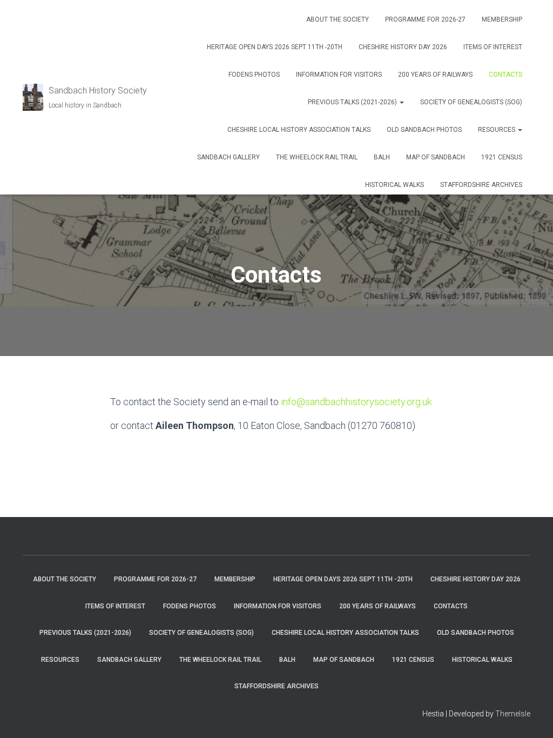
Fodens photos (254, 74)
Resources (497, 129)
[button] (401, 102)
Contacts (505, 74)
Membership (502, 19)
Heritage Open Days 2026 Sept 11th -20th (274, 47)
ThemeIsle (512, 713)
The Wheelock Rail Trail (317, 157)
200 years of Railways (435, 74)
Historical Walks (394, 185)
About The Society (337, 19)
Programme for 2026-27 (425, 19)
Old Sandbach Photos (424, 129)
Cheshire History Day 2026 (403, 47)
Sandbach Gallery (228, 157)
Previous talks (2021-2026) (353, 102)
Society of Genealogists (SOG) (471, 102)
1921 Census (501, 157)
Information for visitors (339, 74)
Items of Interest (492, 47)
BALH (382, 157)
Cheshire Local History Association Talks (298, 129)
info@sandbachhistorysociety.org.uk (356, 401)
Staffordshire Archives (481, 185)
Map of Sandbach (435, 157)
